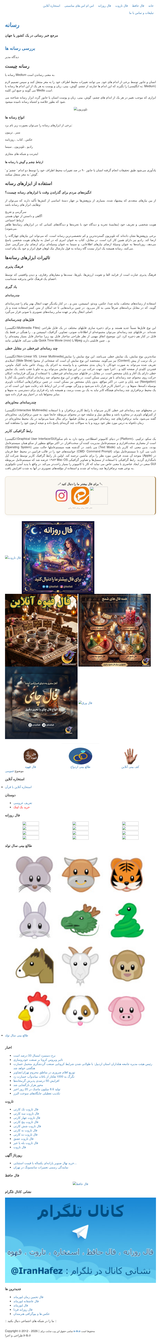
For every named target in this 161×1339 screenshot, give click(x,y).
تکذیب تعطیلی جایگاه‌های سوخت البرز (36, 1093)
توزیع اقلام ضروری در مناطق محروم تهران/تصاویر (44, 1072)
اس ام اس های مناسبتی (79, 5)
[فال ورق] (85, 702)
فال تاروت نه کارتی (25, 1130)
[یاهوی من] (6, 1326)
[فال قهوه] (41, 629)
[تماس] (23, 1326)
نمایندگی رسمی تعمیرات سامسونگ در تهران (40, 1167)
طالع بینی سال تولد (16, 1035)
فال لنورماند (20, 1305)
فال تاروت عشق (23, 1138)
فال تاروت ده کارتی (25, 1134)
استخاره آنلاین (51, 5)
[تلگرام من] (11, 1326)
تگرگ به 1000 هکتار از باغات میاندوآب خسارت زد (43, 1076)
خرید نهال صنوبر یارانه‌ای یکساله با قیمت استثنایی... (45, 1163)
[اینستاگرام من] (19, 1326)
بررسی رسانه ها (20, 48)
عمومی (9, 771)
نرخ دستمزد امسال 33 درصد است (34, 1055)
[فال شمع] (114, 629)
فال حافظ (138, 5)
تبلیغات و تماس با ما (141, 13)
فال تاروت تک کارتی (25, 1109)
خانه (151, 5)
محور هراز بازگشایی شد (28, 1085)
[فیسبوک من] (15, 1326)
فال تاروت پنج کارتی (25, 1122)
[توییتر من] (27, 1326)
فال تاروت (121, 5)
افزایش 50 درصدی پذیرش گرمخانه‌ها (36, 1080)
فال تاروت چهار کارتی (26, 1117)
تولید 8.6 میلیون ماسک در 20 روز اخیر (36, 1089)
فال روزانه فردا (22, 1309)
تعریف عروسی (22, 803)
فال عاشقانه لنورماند (26, 1301)
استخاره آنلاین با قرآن (18, 787)
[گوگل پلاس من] (32, 1326)
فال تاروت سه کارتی (26, 1113)
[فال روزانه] (58, 557)
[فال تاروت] (13, 557)
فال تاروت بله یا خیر (25, 1143)
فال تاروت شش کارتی (27, 1126)
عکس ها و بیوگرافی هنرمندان (31, 1313)
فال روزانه (104, 5)
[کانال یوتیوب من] (36, 1326)
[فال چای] (41, 702)
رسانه (12, 24)
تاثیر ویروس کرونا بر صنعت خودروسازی (38, 1059)
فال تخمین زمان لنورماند (28, 1297)
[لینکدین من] (40, 1326)
